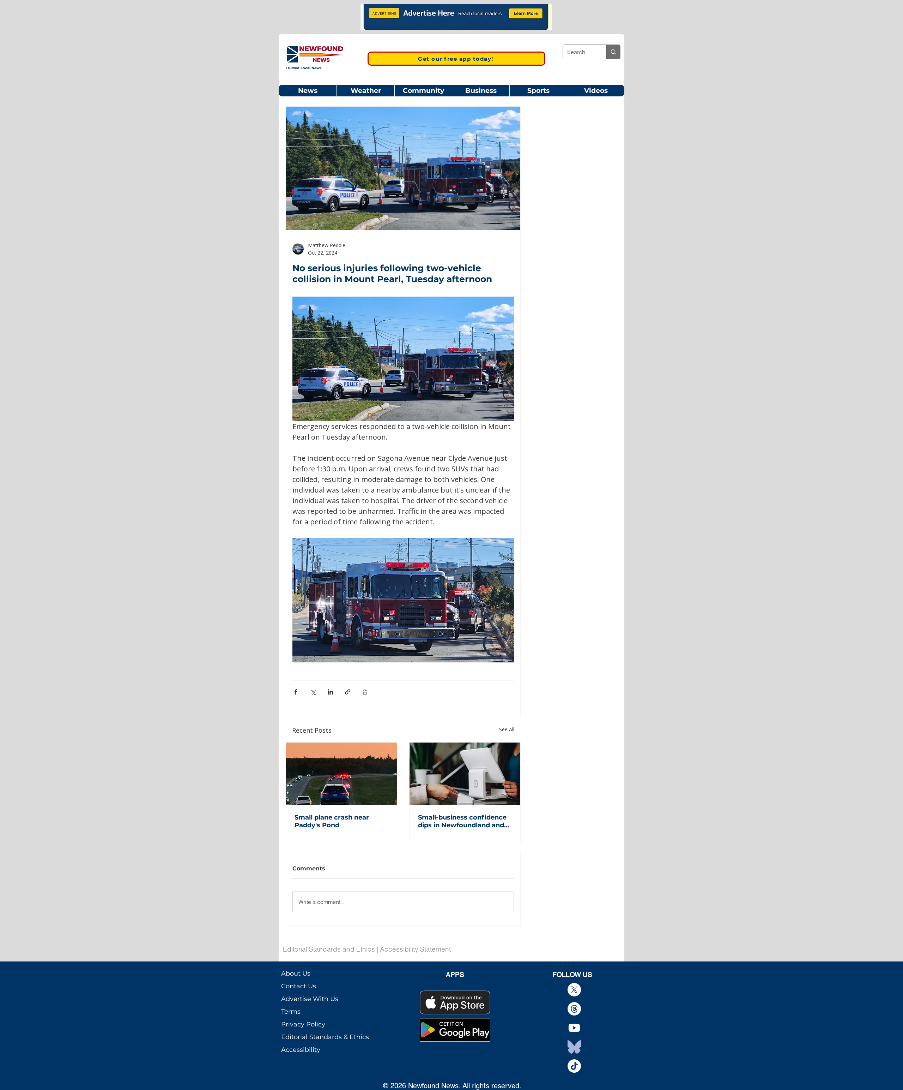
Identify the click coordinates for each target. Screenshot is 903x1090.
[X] (574, 989)
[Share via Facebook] (295, 692)
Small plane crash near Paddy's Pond (332, 821)
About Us (295, 973)
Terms (291, 1011)
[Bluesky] (574, 1047)
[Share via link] (347, 692)
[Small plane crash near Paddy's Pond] (341, 774)
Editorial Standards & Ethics (325, 1037)
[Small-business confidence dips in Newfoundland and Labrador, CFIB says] (465, 774)
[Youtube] (574, 1028)
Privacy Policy (303, 1024)
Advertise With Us (309, 999)
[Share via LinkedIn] (330, 692)
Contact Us (298, 986)
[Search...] (613, 52)
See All (506, 729)
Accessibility (300, 1050)
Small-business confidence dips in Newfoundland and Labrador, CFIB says (462, 821)
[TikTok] (574, 1066)
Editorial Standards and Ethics (329, 949)
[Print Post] (365, 692)
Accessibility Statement (415, 949)
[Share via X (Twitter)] (313, 692)
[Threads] (574, 1008)
